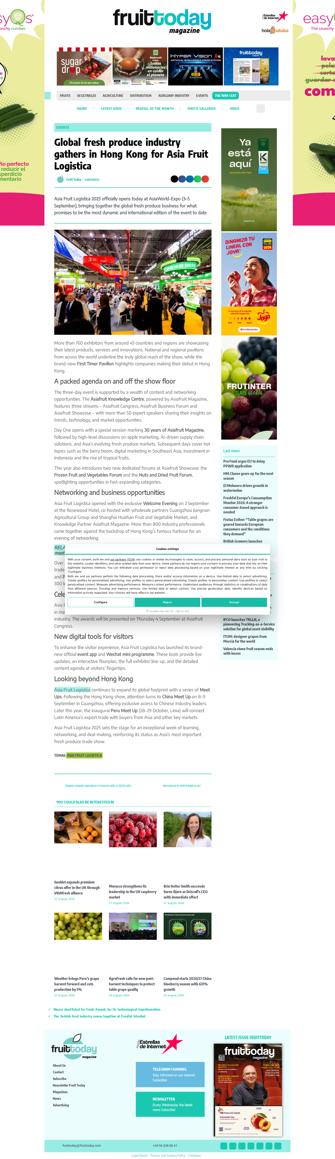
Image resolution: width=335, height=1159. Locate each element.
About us (59, 1065)
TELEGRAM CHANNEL (170, 1069)
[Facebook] (241, 1146)
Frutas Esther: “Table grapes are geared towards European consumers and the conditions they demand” (248, 526)
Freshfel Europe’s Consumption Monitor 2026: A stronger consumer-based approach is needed (247, 505)
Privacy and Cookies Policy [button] (168, 1155)
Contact (58, 1072)
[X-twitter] (223, 1146)
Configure (100, 602)
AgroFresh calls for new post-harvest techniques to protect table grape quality (132, 984)
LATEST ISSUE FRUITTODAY (248, 1037)
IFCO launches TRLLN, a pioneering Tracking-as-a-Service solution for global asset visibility (249, 624)
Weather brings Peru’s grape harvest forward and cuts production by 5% (76, 984)
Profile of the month (154, 108)
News (57, 1098)
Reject (167, 602)
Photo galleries (202, 108)
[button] (47, 95)
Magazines (60, 1092)
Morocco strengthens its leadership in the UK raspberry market (132, 891)
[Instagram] (232, 1146)
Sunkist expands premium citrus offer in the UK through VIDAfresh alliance (77, 887)
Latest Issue (111, 108)
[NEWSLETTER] (145, 1101)
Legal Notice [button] (139, 1155)
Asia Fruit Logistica (72, 689)
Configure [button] (194, 1155)
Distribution (140, 95)
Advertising (61, 1105)
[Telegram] (269, 1146)
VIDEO (235, 108)
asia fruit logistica (84, 755)
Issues (82, 108)
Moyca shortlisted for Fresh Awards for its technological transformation (107, 1009)
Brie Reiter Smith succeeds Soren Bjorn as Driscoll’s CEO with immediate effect (186, 891)
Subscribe (59, 1079)
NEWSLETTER (164, 1099)
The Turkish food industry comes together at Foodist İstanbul (100, 1016)
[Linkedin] (251, 1146)
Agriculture (113, 95)
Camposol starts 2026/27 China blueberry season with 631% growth (187, 984)
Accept (234, 602)
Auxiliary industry (174, 95)
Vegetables (86, 95)
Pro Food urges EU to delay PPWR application (244, 463)
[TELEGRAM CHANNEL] (145, 1071)
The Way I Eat (225, 95)
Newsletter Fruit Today (69, 1085)
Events (202, 95)
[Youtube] (259, 1146)
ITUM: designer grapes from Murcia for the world (245, 639)
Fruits (65, 95)
